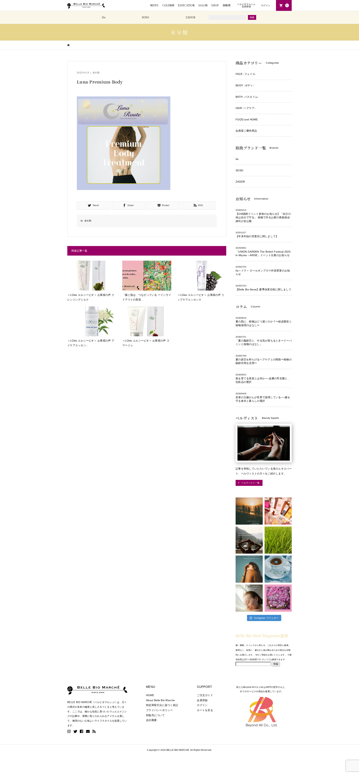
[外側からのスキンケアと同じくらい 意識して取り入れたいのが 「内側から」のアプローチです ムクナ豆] (278, 569)
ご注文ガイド (205, 695)
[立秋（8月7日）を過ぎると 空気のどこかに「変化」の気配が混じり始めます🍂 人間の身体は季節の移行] (249, 511)
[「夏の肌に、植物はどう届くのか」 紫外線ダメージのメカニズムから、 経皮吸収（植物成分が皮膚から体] (278, 598)
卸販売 (227, 5)
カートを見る (205, 710)
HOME (150, 695)
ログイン (265, 5)
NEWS (154, 5)
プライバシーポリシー (159, 710)
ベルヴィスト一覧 (250, 482)
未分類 (96, 72)
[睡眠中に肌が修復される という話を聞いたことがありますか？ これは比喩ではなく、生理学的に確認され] (249, 598)
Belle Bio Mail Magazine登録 (262, 635)
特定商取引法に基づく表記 (162, 705)
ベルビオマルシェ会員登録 (246, 5)
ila (103, 17)
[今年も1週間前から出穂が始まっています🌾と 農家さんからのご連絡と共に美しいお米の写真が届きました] (278, 540)
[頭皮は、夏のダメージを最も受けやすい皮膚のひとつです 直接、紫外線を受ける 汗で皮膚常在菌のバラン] (249, 540)
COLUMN (168, 5)
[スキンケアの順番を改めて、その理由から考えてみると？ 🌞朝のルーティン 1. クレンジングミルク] (278, 511)
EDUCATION (186, 5)
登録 (275, 663)
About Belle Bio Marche (160, 700)
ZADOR (190, 17)
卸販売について (155, 715)
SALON (203, 5)
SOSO (145, 17)
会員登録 (202, 700)
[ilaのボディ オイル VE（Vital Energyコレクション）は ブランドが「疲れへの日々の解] (249, 569)
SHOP (215, 5)
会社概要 (151, 720)
